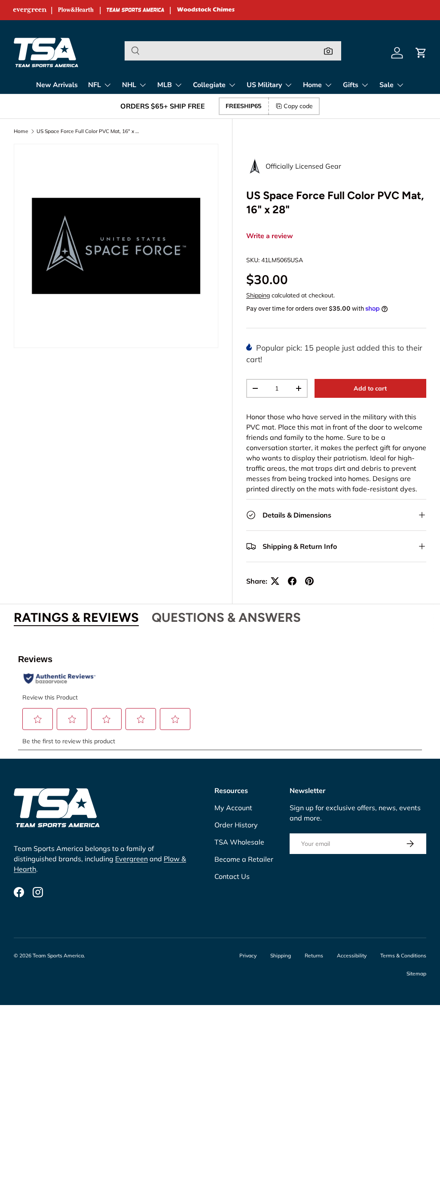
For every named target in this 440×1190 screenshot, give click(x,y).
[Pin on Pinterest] (309, 581)
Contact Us (232, 876)
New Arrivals (57, 85)
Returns (314, 955)
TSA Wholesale (239, 842)
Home (21, 131)
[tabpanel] (220, 697)
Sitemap (416, 973)
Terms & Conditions (403, 955)
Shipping (258, 295)
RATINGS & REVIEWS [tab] (76, 617)
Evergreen (131, 858)
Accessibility (352, 955)
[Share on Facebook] (292, 581)
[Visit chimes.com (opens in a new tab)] (205, 10)
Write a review (269, 236)
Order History (236, 825)
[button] (421, 52)
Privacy (248, 955)
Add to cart (370, 388)
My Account (233, 807)
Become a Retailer (243, 859)
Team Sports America (58, 955)
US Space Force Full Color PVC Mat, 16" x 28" (88, 131)
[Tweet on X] (275, 581)
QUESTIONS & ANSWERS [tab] (226, 617)
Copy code (298, 106)
